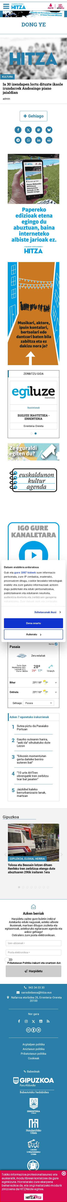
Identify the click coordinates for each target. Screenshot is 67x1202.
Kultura (7, 76)
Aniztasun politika (33, 1049)
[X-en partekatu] (28, 129)
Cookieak (33, 1058)
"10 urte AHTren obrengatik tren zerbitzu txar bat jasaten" (33, 776)
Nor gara (33, 1014)
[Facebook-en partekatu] (18, 129)
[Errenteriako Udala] (33, 1105)
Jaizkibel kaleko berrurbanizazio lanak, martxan (31, 793)
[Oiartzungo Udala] (33, 1167)
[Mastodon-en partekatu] (38, 129)
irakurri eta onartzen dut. (34, 962)
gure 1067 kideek (25, 572)
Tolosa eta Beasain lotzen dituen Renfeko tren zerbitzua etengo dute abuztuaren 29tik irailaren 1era (31, 868)
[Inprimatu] (49, 140)
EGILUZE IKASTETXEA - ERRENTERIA (33, 417)
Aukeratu (31, 634)
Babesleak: (33, 1071)
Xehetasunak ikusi (45, 612)
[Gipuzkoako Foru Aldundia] (33, 1085)
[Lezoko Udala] (33, 1147)
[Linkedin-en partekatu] (38, 140)
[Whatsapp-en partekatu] (28, 140)
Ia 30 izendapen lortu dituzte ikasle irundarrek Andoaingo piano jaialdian (33, 88)
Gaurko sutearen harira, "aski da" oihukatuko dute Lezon (33, 743)
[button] (38, 703)
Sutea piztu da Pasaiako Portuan (32, 727)
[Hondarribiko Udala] (33, 1126)
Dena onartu (33, 623)
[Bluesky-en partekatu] (49, 129)
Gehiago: (17, 703)
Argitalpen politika (34, 1044)
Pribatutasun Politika (19, 962)
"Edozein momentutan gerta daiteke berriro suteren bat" (31, 759)
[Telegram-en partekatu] (18, 140)
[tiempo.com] (56, 643)
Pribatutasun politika (33, 1053)
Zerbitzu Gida (33, 373)
